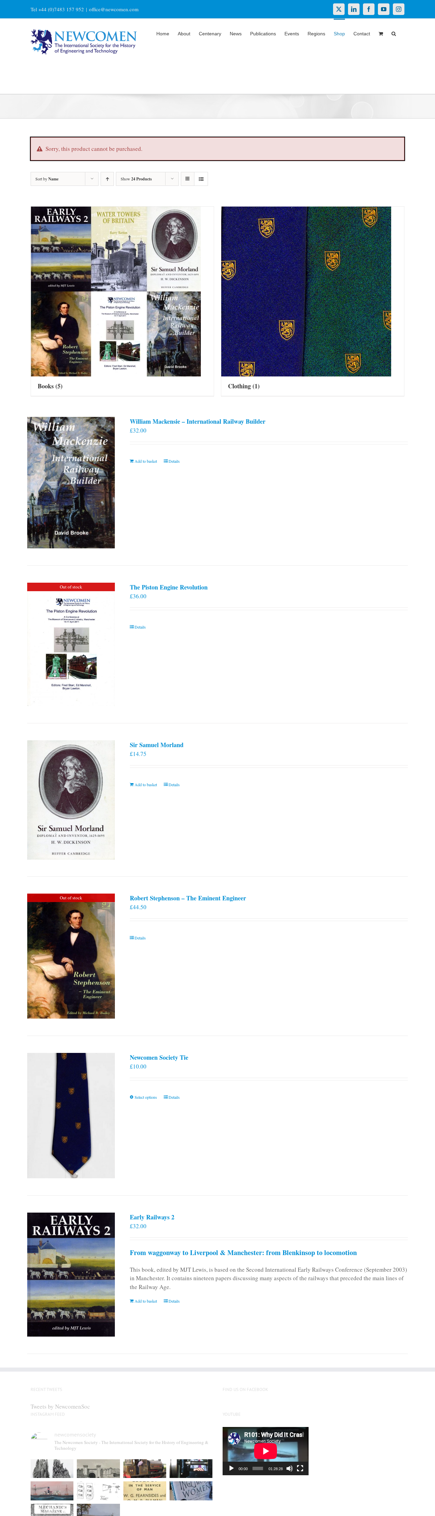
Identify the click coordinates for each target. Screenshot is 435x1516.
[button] (394, 33)
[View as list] (201, 179)
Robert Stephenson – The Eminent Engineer (188, 898)
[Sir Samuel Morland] (71, 799)
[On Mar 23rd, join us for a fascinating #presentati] (144, 1490)
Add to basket (146, 461)
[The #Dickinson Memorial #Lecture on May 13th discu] (98, 1468)
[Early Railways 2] (71, 1274)
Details (174, 461)
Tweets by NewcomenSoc (60, 1406)
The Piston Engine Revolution (169, 587)
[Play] (231, 1468)
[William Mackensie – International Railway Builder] (71, 482)
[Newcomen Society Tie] (71, 1115)
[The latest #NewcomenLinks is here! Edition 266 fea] (52, 1468)
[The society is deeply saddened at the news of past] (191, 1468)
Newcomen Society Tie (159, 1057)
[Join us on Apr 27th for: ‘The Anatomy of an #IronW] (144, 1468)
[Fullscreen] (300, 1468)
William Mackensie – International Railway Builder (197, 421)
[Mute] (289, 1468)
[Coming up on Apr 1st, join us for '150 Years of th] (98, 1490)
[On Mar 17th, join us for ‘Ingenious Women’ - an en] (191, 1490)
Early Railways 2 (152, 1217)
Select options (146, 1097)
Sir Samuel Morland (157, 744)
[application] (266, 1451)
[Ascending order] (107, 179)
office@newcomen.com (114, 9)
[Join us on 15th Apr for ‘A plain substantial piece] (52, 1490)
